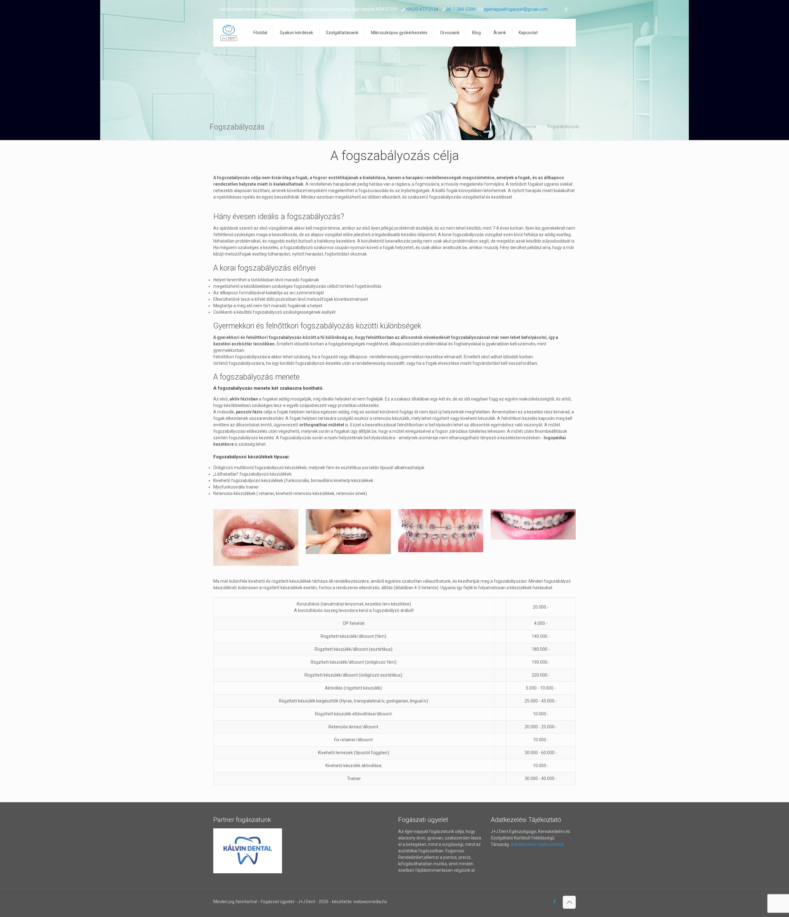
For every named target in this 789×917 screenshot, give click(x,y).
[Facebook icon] (566, 9)
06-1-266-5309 (461, 9)
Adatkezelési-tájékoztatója (537, 844)
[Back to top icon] (569, 902)
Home (530, 126)
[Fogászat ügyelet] (228, 32)
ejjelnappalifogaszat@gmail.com (516, 9)
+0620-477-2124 (422, 9)
